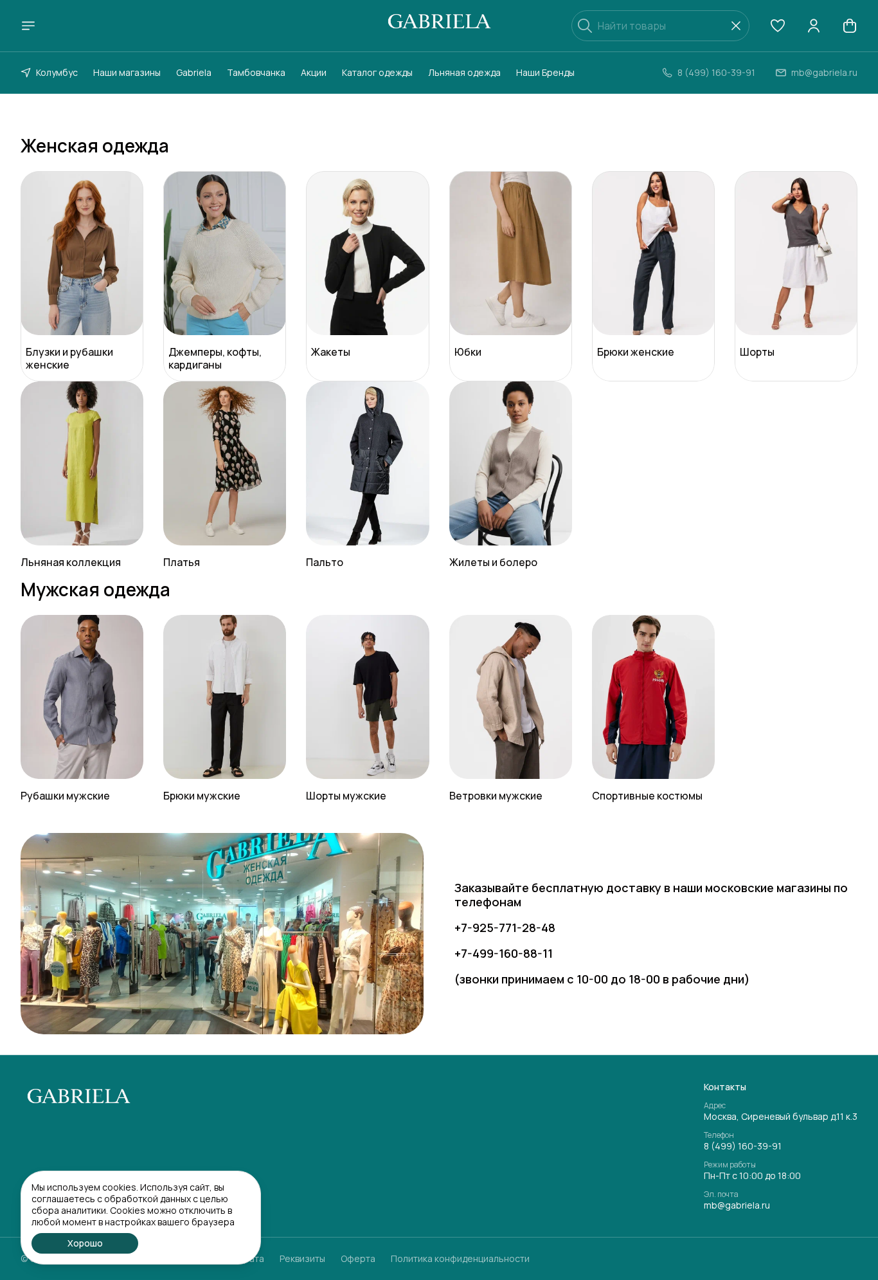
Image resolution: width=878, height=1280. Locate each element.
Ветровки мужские (495, 795)
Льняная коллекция (71, 562)
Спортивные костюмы (647, 795)
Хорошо (85, 1243)
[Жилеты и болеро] (510, 463)
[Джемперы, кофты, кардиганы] (224, 253)
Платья (181, 562)
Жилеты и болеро (493, 562)
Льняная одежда (464, 72)
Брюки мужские (201, 795)
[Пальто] (367, 463)
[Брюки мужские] (224, 697)
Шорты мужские (346, 795)
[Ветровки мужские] (510, 697)
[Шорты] (796, 253)
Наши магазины (127, 72)
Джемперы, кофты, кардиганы (215, 358)
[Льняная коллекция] (82, 463)
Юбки (467, 351)
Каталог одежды (377, 72)
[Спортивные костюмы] (653, 697)
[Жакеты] (367, 253)
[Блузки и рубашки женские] (82, 253)
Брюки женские (635, 351)
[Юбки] (510, 253)
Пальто (324, 562)
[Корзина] (849, 25)
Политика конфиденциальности (460, 1259)
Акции (314, 72)
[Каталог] (28, 25)
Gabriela (193, 72)
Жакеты (330, 351)
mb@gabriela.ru (737, 1205)
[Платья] (224, 463)
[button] (777, 25)
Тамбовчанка (256, 72)
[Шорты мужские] (367, 697)
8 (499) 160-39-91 (743, 1146)
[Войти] (813, 25)
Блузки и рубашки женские (69, 358)
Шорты (757, 351)
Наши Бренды (545, 72)
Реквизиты (302, 1259)
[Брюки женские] (653, 253)
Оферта (358, 1259)
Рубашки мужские (65, 795)
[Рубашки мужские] (82, 697)
